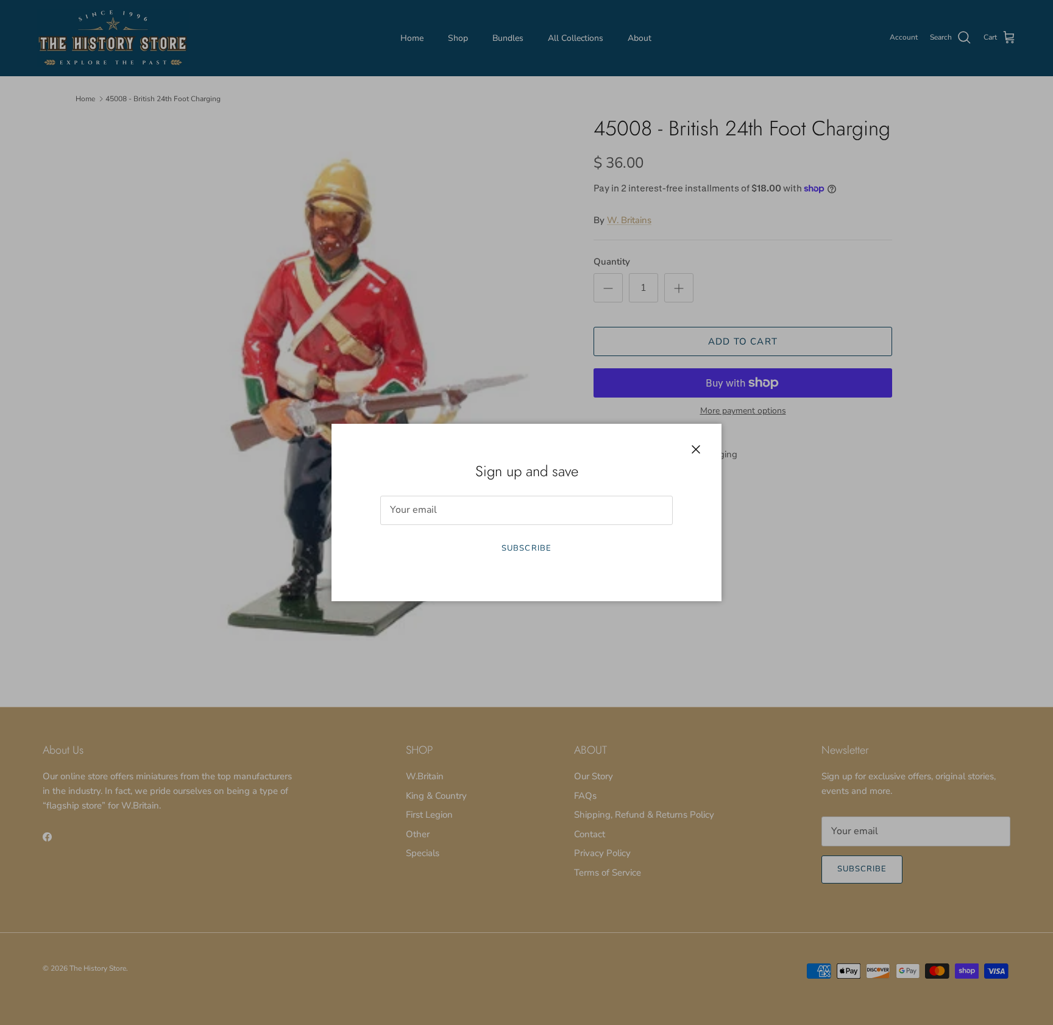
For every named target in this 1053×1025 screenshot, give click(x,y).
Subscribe (526, 548)
